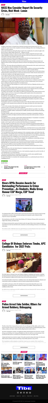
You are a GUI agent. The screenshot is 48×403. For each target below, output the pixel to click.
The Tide (7, 14)
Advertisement (12, 396)
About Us (24, 396)
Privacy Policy (29, 396)
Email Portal (36, 396)
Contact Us (19, 396)
